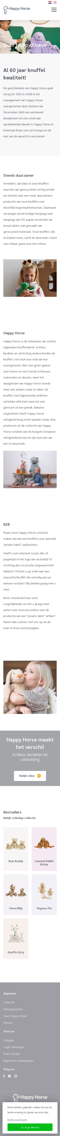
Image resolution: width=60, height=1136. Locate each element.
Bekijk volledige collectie (19, 818)
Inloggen (8, 1040)
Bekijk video (27, 775)
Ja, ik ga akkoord (30, 1127)
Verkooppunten (13, 1009)
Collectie (9, 1002)
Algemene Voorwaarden (18, 1060)
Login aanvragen (13, 1047)
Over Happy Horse (15, 1016)
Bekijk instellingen (17, 1119)
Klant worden (11, 1054)
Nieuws (8, 1022)
